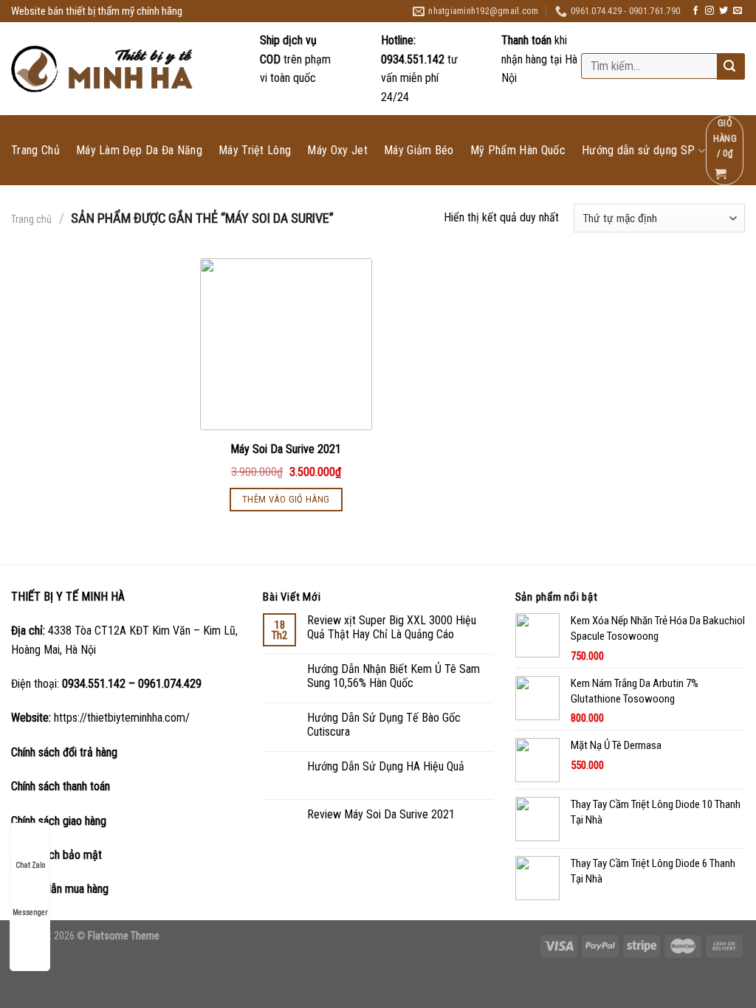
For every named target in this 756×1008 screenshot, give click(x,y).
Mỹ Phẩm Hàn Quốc (518, 150)
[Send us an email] (737, 11)
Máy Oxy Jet (337, 150)
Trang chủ (31, 219)
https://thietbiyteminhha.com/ (122, 718)
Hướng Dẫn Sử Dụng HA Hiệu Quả (385, 766)
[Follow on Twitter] (723, 11)
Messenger (30, 912)
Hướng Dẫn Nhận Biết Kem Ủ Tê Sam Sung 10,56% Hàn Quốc (393, 676)
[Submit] (729, 67)
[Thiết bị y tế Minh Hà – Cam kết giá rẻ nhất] (103, 69)
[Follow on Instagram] (709, 11)
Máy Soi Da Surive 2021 (285, 449)
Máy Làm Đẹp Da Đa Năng (139, 150)
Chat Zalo (30, 865)
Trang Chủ (35, 150)
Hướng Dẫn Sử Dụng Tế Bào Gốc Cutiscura (384, 725)
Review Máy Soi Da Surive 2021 (381, 814)
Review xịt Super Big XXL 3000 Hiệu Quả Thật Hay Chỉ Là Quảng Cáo (391, 627)
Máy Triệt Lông (255, 150)
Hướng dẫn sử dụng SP (638, 151)
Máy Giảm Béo (419, 150)
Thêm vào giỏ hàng (286, 499)
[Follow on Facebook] (695, 11)
